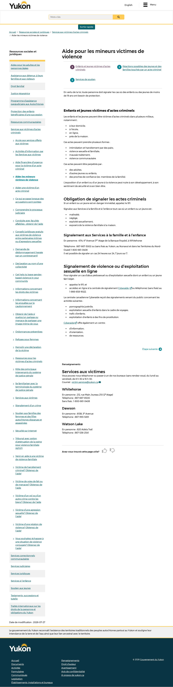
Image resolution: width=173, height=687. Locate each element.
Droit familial (17, 86)
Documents (17, 664)
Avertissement (68, 668)
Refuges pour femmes (27, 339)
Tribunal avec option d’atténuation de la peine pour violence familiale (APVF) (28, 443)
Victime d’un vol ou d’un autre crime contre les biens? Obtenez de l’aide (28, 499)
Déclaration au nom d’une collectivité (29, 265)
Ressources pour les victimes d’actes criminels (28, 360)
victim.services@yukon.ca (85, 382)
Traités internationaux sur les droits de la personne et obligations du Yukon (26, 609)
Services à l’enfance (21, 581)
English (128, 5)
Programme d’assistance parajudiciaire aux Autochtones (27, 102)
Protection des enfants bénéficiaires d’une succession (26, 113)
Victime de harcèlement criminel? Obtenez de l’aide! (28, 470)
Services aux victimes (26, 398)
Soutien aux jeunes (21, 588)
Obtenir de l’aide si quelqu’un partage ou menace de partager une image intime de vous (28, 319)
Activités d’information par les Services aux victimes (29, 153)
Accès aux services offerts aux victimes (28, 142)
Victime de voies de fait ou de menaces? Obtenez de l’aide (29, 484)
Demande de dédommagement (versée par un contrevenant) (29, 252)
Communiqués (19, 675)
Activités (15, 668)
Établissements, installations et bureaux (32, 682)
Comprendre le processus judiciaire (28, 211)
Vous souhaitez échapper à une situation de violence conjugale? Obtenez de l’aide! (29, 543)
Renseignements (70, 660)
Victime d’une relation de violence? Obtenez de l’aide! (28, 527)
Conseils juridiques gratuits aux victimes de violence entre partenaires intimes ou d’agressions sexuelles (29, 236)
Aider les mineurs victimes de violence (26, 178)
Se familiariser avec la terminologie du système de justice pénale (28, 386)
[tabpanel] (113, 224)
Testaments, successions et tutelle (25, 597)
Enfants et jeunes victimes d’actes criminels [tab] (93, 68)
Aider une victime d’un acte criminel (27, 189)
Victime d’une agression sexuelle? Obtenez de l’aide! (27, 513)
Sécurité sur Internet (26, 431)
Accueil (12, 32)
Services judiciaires (20, 566)
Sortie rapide (86, 27)
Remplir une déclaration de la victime (28, 349)
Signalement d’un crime (28, 405)
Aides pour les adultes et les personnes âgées (25, 67)
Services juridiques (20, 573)
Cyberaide (123, 288)
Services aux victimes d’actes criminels (70, 32)
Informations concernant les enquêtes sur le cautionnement (28, 303)
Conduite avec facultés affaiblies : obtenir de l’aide (29, 222)
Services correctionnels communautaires (23, 557)
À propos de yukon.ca (72, 675)
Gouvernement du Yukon (152, 659)
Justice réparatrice (20, 93)
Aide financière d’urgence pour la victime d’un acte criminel (28, 165)
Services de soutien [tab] (85, 79)
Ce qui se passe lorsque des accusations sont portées (29, 200)
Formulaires (17, 671)
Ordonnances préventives (28, 331)
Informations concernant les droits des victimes (28, 290)
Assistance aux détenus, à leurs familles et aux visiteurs (27, 77)
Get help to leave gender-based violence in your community (28, 277)
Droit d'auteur (68, 664)
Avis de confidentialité (73, 671)
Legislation (17, 679)
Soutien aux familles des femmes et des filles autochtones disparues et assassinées (28, 418)
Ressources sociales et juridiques (34, 32)
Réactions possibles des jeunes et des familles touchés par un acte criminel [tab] (142, 68)
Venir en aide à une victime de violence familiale (29, 458)
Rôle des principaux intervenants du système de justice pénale (28, 372)
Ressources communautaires (26, 122)
